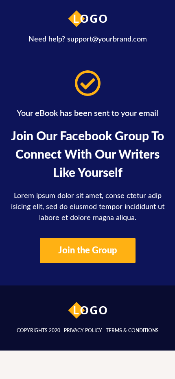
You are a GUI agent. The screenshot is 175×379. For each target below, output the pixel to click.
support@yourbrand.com (107, 39)
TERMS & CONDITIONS (132, 330)
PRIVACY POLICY (83, 330)
